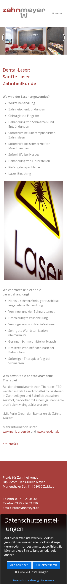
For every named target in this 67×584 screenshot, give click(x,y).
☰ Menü (57, 13)
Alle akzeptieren (46, 565)
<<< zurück (10, 444)
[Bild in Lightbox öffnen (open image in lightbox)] (33, 230)
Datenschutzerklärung (26, 580)
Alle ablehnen (19, 565)
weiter (64, 41)
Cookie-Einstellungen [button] (32, 572)
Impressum (47, 580)
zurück (3, 41)
